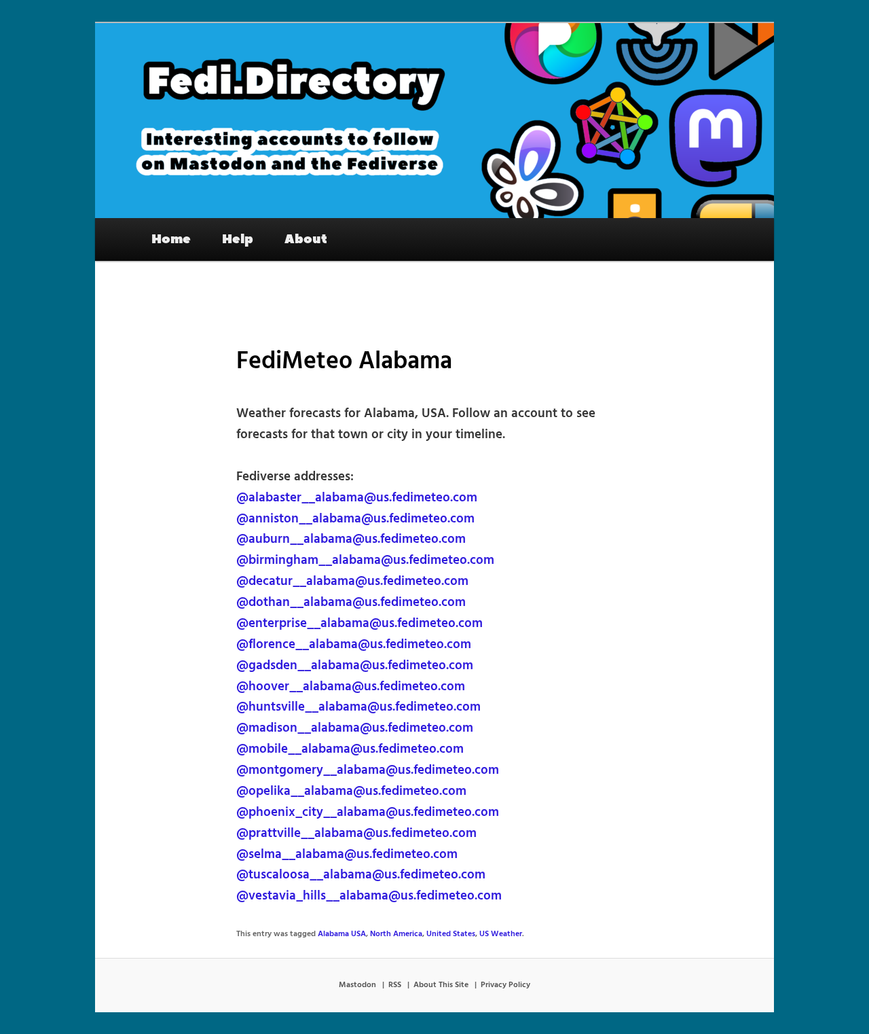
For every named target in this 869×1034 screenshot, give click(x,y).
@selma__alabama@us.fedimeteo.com (347, 854)
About (305, 239)
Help (237, 239)
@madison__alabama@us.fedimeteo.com (354, 728)
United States (450, 934)
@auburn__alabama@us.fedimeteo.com (351, 539)
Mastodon (357, 985)
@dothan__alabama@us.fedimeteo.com (351, 602)
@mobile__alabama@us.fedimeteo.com (350, 749)
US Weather (500, 934)
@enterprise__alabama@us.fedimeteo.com (359, 623)
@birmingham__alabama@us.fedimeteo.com (365, 560)
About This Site (440, 985)
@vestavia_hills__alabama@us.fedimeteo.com (369, 896)
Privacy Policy (505, 985)
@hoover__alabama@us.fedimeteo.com (350, 687)
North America (396, 934)
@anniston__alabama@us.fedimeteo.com (355, 519)
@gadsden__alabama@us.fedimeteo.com (354, 666)
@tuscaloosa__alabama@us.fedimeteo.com (360, 875)
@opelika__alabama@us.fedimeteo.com (351, 791)
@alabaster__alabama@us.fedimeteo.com (356, 498)
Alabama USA (342, 934)
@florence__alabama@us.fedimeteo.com (353, 645)
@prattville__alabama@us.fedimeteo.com (356, 833)
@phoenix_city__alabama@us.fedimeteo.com (367, 812)
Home (171, 239)
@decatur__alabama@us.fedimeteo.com (352, 581)
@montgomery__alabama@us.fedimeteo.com (367, 770)
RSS (394, 985)
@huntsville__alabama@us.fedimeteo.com (358, 707)
